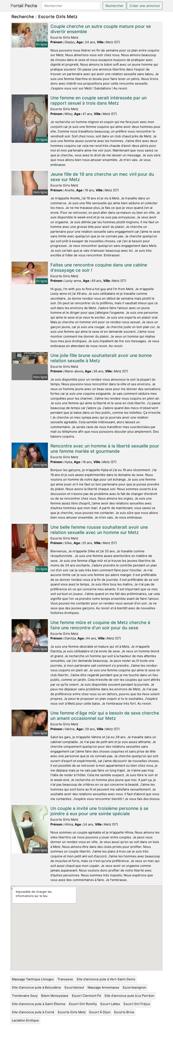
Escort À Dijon (100, 1012)
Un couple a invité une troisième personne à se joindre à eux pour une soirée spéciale (99, 811)
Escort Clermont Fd (86, 996)
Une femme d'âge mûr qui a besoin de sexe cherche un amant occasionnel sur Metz (104, 715)
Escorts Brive (124, 1012)
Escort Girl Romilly (83, 1004)
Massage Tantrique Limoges (33, 979)
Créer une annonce (145, 6)
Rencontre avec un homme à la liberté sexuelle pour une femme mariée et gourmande (104, 448)
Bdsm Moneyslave (54, 996)
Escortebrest (74, 987)
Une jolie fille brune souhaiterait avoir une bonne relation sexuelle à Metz (101, 358)
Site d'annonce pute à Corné (33, 1012)
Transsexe (65, 979)
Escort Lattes (110, 1004)
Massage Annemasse (103, 987)
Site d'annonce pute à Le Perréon (129, 996)
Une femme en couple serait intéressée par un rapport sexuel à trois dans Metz (98, 100)
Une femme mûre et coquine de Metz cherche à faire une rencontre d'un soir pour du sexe (100, 625)
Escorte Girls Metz (72, 1012)
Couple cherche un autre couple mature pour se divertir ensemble (100, 29)
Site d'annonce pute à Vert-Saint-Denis (106, 979)
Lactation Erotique (25, 1020)
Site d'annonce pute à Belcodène (36, 987)
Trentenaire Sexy (25, 996)
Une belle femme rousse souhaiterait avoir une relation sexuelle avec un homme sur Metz (99, 529)
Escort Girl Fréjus (137, 1004)
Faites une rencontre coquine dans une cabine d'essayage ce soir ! (98, 267)
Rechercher (114, 6)
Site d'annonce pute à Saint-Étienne (38, 1004)
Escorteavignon (134, 987)
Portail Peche (24, 5)
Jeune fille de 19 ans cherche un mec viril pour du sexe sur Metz (102, 177)
